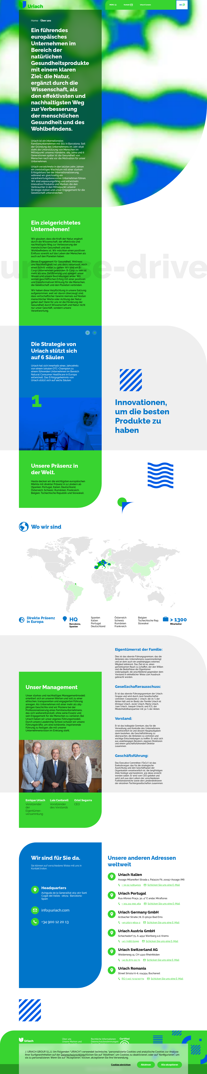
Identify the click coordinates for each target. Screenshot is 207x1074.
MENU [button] (112, 5)
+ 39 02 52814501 (131, 885)
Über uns (66, 1039)
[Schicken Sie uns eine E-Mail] (35, 910)
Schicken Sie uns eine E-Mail (163, 885)
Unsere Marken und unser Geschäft (72, 1042)
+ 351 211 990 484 (131, 903)
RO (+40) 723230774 (133, 978)
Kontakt (127, 5)
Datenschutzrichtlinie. (73, 1054)
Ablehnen (146, 1065)
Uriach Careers (145, 5)
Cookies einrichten (121, 1065)
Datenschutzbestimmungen (104, 1041)
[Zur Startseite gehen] (31, 4)
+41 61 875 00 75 (131, 960)
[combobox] (182, 5)
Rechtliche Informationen (103, 1039)
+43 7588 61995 (130, 941)
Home (34, 20)
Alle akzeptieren (169, 1065)
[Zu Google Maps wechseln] (35, 890)
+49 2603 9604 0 (131, 922)
